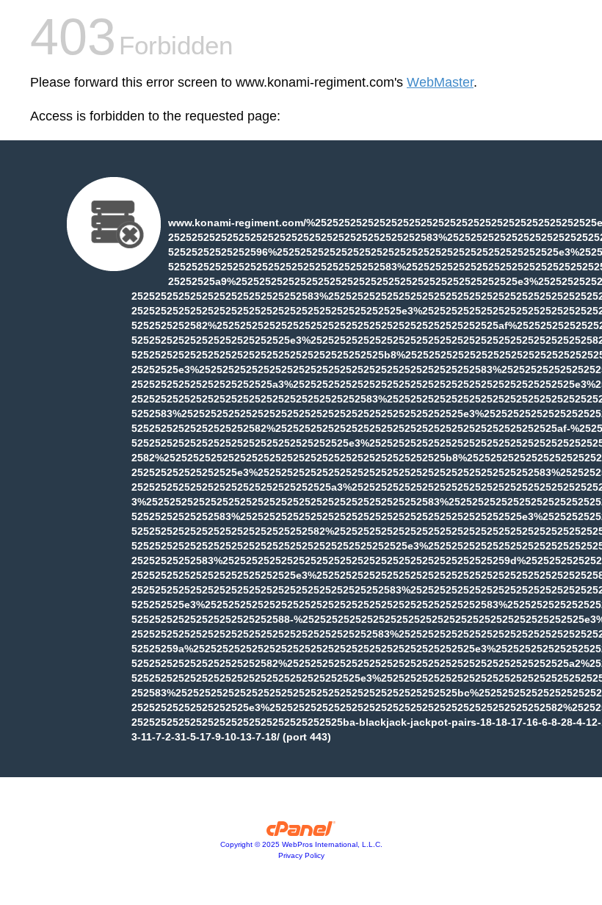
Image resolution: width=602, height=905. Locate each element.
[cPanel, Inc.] (301, 832)
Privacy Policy (301, 855)
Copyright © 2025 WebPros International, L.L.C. (301, 844)
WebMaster (440, 82)
